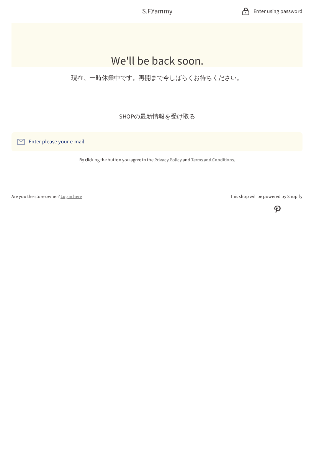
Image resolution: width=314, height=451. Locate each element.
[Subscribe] (293, 141)
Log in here (71, 196)
